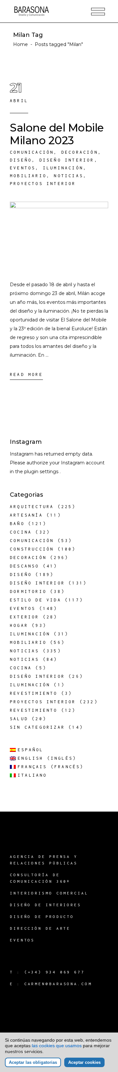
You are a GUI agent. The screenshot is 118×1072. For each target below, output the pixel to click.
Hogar (19, 625)
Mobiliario (28, 175)
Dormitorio (28, 591)
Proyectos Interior (43, 183)
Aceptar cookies (84, 1062)
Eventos (22, 167)
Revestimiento (34, 693)
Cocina (21, 532)
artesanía (26, 515)
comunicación (32, 152)
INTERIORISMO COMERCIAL (49, 893)
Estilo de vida (35, 600)
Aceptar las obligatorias (33, 1062)
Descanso (24, 566)
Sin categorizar (37, 727)
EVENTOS (22, 940)
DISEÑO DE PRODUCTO (42, 916)
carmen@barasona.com (58, 984)
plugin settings (42, 471)
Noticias (68, 175)
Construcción (32, 549)
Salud (19, 718)
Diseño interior (66, 160)
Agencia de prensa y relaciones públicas (44, 859)
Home (20, 44)
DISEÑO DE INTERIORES (45, 905)
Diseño (21, 160)
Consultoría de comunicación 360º (40, 878)
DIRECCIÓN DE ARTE (40, 928)
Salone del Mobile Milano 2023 (57, 134)
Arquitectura (32, 506)
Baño (17, 523)
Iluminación (63, 167)
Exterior (24, 616)
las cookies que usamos (57, 1045)
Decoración (79, 152)
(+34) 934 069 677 (54, 972)
